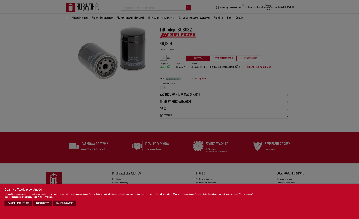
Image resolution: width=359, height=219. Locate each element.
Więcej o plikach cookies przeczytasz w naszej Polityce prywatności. (28, 196)
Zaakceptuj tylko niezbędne (18, 203)
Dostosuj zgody (42, 203)
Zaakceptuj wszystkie (64, 203)
